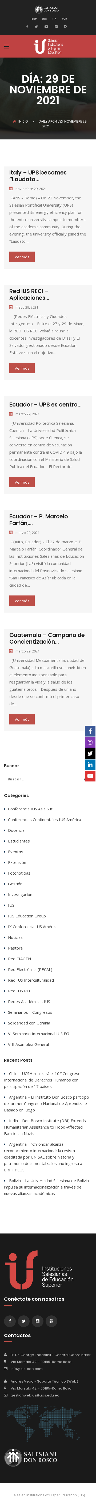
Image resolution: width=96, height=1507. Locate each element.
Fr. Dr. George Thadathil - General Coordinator (51, 1354)
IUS (11, 905)
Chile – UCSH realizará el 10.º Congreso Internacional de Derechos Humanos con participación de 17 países (42, 1080)
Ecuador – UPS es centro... (45, 404)
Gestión (15, 883)
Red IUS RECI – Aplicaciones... (29, 294)
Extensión (17, 862)
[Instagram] (65, 26)
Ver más (22, 257)
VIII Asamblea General (28, 1044)
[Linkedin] (55, 26)
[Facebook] (28, 26)
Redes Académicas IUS (29, 1001)
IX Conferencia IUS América (33, 926)
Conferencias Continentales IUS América (44, 819)
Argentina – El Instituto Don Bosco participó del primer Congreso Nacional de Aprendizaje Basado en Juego (46, 1103)
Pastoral (15, 948)
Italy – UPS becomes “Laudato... (38, 176)
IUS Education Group (27, 915)
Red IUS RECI (20, 990)
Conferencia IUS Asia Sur (30, 808)
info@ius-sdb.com (27, 1368)
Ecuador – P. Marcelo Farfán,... (38, 519)
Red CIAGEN (19, 958)
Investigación (20, 894)
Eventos (15, 851)
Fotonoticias (19, 873)
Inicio (23, 121)
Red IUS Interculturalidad (31, 980)
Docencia (16, 830)
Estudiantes (19, 841)
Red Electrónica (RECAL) (30, 969)
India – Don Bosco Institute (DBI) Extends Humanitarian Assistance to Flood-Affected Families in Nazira (45, 1127)
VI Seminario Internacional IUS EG (38, 1033)
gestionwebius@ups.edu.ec (35, 1395)
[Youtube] (46, 26)
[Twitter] (36, 26)
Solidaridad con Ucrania (29, 1023)
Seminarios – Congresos (30, 1012)
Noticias (15, 937)
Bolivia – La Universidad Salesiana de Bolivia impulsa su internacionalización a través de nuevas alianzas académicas (46, 1187)
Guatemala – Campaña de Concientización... (47, 638)
